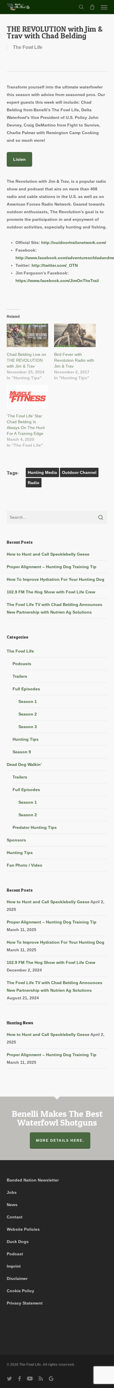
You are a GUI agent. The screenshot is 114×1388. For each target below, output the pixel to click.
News (12, 1204)
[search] (81, 7)
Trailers (20, 676)
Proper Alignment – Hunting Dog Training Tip (51, 566)
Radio (33, 482)
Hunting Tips (26, 739)
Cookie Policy (20, 1290)
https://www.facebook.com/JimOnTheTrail (57, 280)
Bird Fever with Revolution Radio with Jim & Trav (74, 360)
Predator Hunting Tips (35, 827)
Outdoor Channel (79, 472)
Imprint (14, 1266)
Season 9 (22, 752)
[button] (104, 7)
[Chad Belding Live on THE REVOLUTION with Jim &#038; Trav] (27, 335)
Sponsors (16, 840)
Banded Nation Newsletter (33, 1180)
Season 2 (27, 714)
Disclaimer (17, 1278)
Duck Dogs (18, 1241)
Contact (15, 1217)
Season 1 (27, 701)
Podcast (15, 1254)
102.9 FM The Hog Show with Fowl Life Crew (51, 592)
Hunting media (42, 472)
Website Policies (23, 1229)
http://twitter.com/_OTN (55, 265)
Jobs (12, 1192)
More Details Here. (60, 1140)
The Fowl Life (27, 47)
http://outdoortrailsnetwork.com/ (73, 242)
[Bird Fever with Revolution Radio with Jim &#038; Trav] (75, 335)
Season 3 (27, 726)
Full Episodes (26, 689)
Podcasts (22, 663)
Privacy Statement (25, 1303)
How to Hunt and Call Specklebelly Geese (48, 554)
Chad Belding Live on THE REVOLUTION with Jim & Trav (26, 360)
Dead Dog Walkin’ (24, 764)
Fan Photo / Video (24, 865)
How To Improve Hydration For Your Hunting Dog (55, 579)
